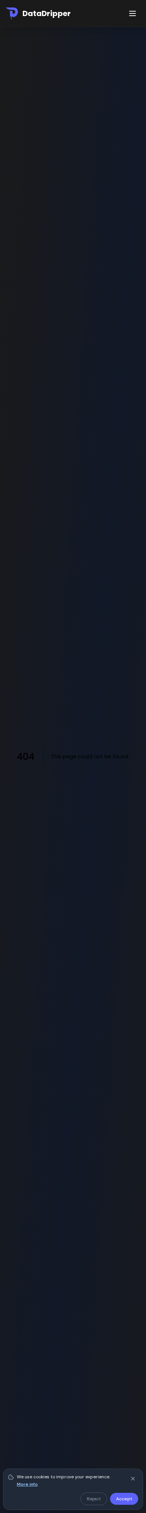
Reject (94, 1499)
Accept (124, 1499)
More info (27, 1484)
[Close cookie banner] (133, 1478)
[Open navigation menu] (132, 13)
